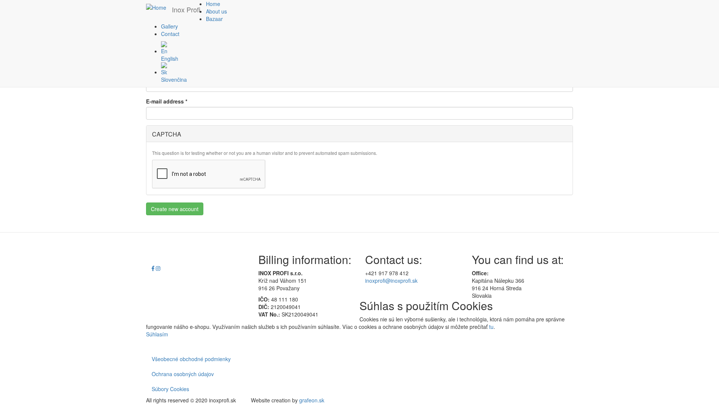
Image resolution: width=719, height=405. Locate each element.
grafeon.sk (311, 400)
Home (213, 4)
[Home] (159, 7)
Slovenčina (174, 79)
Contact (170, 34)
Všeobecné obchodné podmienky (191, 359)
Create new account (174, 209)
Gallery (169, 26)
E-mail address (166, 101)
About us (216, 11)
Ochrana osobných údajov (183, 374)
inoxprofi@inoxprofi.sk (391, 280)
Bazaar (214, 18)
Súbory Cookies (170, 389)
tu (491, 326)
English (169, 58)
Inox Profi (186, 9)
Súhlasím (157, 334)
